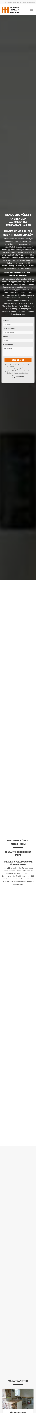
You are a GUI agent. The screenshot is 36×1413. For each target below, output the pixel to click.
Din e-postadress (9, 329)
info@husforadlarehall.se (26, 2)
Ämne (5, 337)
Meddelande (8, 345)
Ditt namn (7, 321)
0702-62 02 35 (11, 2)
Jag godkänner (20, 376)
